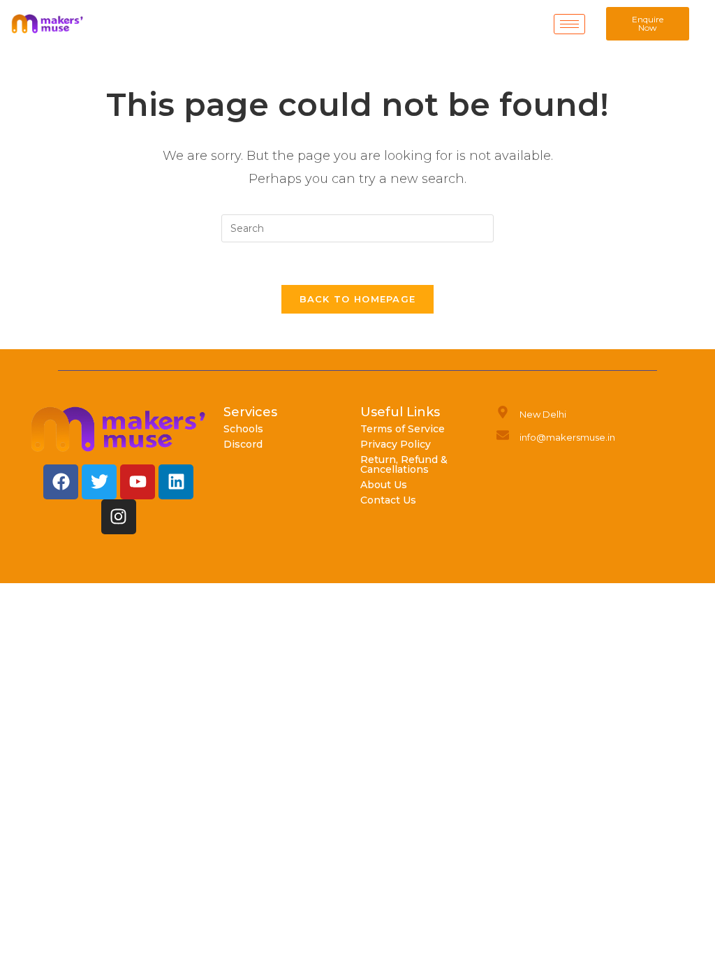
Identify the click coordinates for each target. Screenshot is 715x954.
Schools (243, 429)
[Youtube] (137, 481)
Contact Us (388, 500)
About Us (383, 484)
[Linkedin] (176, 481)
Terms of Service (402, 429)
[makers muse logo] (118, 429)
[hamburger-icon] (569, 24)
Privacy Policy (395, 444)
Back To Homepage (358, 298)
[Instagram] (118, 516)
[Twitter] (99, 481)
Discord (243, 444)
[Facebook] (60, 481)
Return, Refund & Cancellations (404, 464)
